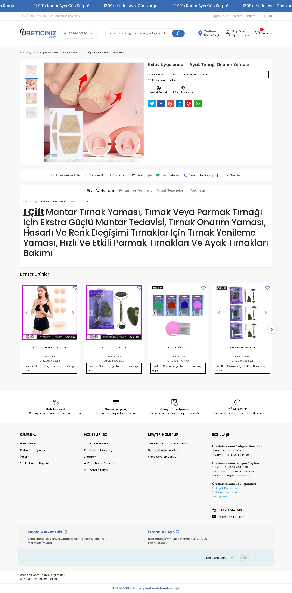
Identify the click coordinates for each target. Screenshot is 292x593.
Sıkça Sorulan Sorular (163, 457)
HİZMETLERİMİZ (95, 434)
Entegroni (90, 457)
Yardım (237, 16)
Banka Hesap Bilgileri (34, 463)
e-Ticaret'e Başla (96, 470)
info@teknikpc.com (232, 517)
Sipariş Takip (220, 16)
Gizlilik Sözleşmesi (32, 450)
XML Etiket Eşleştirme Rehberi (168, 443)
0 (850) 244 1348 (230, 510)
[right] (272, 329)
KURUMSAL (28, 434)
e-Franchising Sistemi (99, 463)
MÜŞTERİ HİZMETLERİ (164, 434)
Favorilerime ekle (164, 80)
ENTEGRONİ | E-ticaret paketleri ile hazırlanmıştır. (146, 588)
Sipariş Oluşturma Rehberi (166, 450)
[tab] (100, 190)
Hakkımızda (28, 443)
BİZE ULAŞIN (221, 434)
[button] (263, 33)
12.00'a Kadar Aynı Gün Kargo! (61, 5)
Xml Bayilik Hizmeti (96, 443)
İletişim (250, 16)
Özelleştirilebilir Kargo (99, 450)
